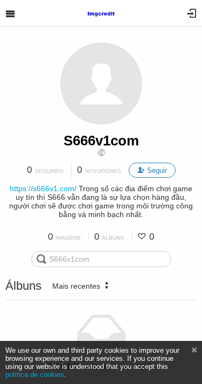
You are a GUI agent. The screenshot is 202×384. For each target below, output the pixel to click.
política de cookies (34, 375)
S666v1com (101, 140)
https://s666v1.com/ (43, 188)
